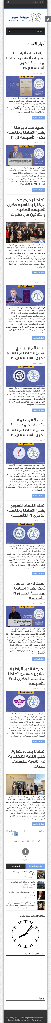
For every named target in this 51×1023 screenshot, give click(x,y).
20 (33, 841)
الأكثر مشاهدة (35, 866)
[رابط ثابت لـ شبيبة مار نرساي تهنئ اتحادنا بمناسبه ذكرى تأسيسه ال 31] (25, 386)
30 (28, 841)
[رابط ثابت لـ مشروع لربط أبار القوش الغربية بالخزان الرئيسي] (41, 888)
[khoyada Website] (25, 20)
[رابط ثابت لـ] (25, 305)
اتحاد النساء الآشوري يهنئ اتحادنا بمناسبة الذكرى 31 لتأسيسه (26, 511)
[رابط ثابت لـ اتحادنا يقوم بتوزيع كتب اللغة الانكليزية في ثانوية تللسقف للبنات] (25, 795)
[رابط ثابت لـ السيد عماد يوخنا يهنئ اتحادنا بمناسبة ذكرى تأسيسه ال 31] (25, 166)
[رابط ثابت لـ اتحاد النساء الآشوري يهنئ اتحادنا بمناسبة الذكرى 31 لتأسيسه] (25, 544)
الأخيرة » (15, 841)
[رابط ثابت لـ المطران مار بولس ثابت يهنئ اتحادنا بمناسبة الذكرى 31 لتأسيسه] (25, 626)
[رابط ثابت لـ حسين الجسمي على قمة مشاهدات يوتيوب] (41, 899)
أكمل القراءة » (38, 118)
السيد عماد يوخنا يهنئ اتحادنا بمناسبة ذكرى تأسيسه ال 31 (26, 133)
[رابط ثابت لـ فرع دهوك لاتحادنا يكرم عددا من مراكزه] (41, 878)
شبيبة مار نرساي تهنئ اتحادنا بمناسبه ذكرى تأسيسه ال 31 (26, 353)
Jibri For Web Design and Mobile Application (29, 1018)
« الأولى (41, 831)
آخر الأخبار (15, 866)
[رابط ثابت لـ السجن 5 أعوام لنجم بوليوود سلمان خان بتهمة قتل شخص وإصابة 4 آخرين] (41, 909)
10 (39, 841)
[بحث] (8, 2)
